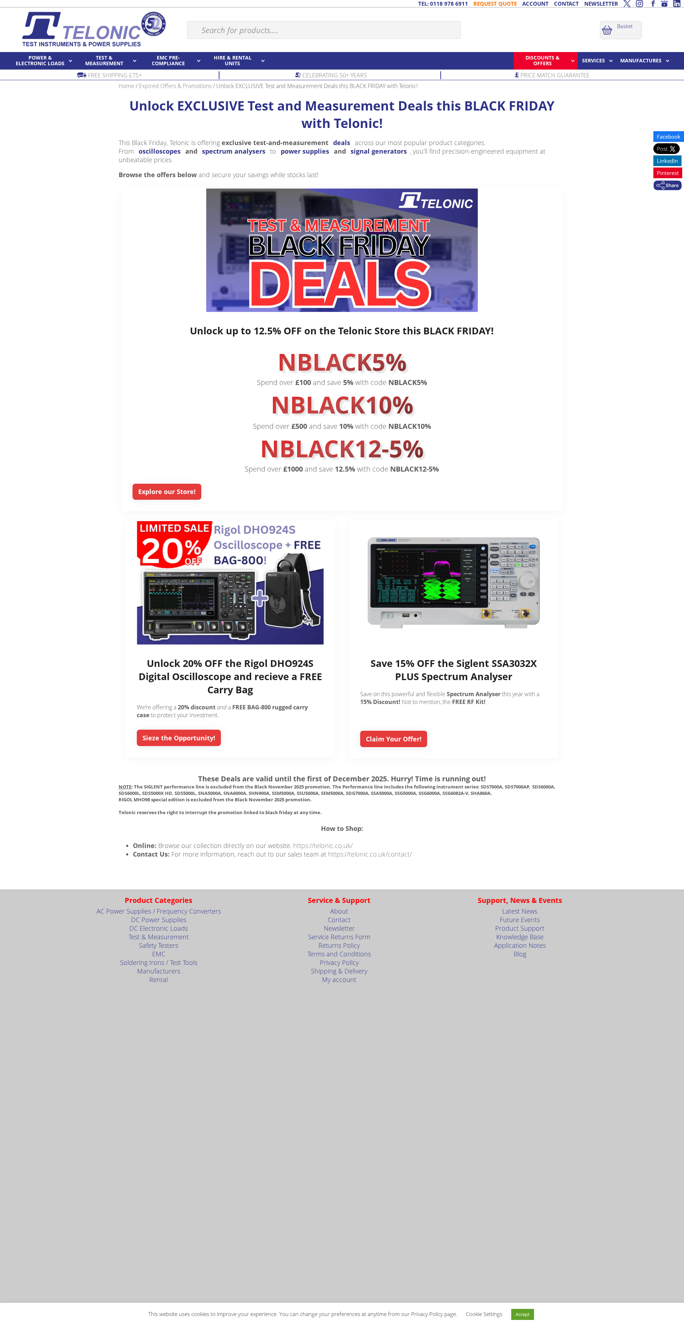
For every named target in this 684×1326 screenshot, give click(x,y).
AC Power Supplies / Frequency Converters (159, 911)
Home (126, 86)
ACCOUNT (535, 3)
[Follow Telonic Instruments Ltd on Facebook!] (652, 3)
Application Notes (520, 945)
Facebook (668, 136)
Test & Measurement (159, 936)
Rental (158, 979)
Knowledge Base (520, 936)
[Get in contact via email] (667, 186)
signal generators (379, 151)
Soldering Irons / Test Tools (158, 962)
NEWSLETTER (601, 3)
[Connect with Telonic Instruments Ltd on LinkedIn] (677, 3)
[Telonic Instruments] (93, 28)
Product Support (519, 928)
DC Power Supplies (158, 919)
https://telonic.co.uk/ (323, 845)
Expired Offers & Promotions (175, 86)
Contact (339, 919)
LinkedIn (667, 160)
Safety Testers (158, 945)
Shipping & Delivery (339, 971)
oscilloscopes (160, 151)
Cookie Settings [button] (484, 1313)
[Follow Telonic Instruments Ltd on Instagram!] (639, 3)
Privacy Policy (339, 962)
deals (341, 142)
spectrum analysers (233, 151)
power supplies (305, 151)
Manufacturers (158, 971)
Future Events (520, 919)
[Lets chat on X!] (627, 3)
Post (663, 148)
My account (339, 979)
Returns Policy (339, 945)
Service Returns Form (339, 936)
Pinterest (668, 172)
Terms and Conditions (339, 954)
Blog (520, 954)
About (339, 911)
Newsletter (339, 928)
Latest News (519, 911)
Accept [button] (522, 1314)
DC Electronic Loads (158, 928)
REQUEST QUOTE (495, 3)
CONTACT (566, 3)
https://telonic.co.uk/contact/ (370, 854)
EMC (158, 954)
